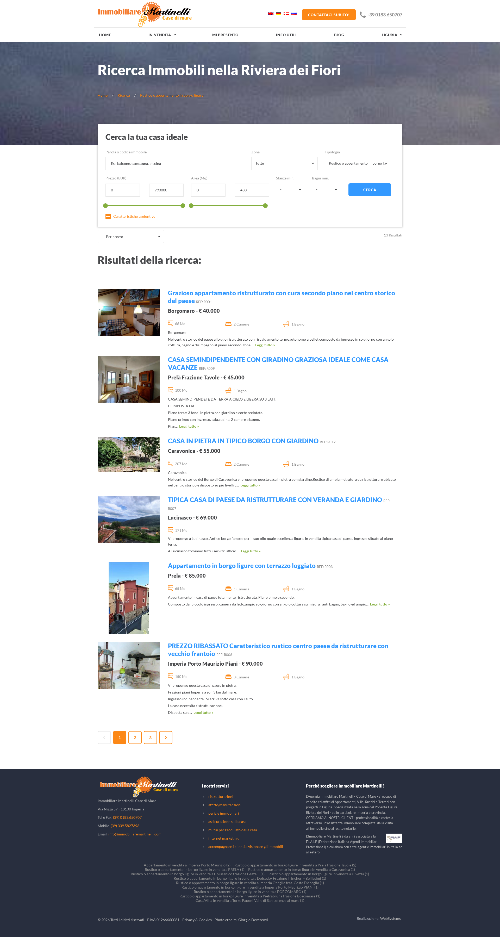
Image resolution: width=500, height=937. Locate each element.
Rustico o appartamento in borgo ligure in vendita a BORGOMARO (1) (250, 891)
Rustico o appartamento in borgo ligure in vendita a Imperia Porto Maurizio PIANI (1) (250, 887)
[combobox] (284, 163)
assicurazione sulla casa (227, 821)
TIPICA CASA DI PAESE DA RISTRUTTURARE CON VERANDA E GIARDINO (275, 499)
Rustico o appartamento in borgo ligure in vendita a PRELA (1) (194, 869)
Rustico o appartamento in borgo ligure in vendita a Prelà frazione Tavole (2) (295, 865)
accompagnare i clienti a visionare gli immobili (245, 846)
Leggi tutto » (265, 345)
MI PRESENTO (225, 35)
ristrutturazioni (220, 796)
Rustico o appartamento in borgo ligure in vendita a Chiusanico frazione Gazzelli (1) (198, 874)
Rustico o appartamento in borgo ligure (171, 95)
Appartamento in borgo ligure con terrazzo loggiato (242, 565)
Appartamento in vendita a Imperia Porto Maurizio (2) (187, 865)
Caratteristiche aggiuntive (134, 216)
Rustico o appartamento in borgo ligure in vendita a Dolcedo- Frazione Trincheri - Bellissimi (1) (250, 878)
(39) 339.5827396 (125, 825)
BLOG (339, 35)
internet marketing (223, 838)
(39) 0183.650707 (127, 817)
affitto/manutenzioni (224, 805)
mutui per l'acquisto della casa (232, 830)
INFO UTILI (286, 35)
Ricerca (124, 95)
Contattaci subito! (329, 15)
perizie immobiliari (223, 813)
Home (105, 35)
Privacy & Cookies (197, 919)
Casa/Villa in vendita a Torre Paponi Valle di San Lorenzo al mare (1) (250, 900)
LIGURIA (389, 35)
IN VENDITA (159, 35)
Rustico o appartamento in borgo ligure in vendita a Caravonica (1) (301, 869)
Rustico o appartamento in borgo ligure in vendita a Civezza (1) (318, 874)
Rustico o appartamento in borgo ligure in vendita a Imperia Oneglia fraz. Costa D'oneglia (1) (250, 882)
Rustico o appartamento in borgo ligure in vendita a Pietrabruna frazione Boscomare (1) (249, 896)
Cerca (369, 190)
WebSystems (390, 918)
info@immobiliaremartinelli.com (134, 834)
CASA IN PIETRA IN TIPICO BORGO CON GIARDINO (243, 441)
